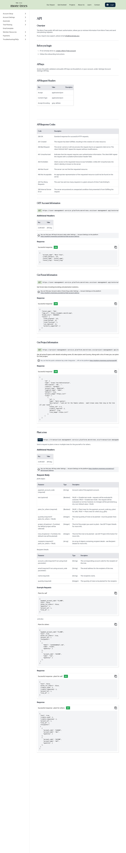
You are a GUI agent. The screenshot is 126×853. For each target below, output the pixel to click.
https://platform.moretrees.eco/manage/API (103, 360)
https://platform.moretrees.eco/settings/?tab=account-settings (60, 236)
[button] (50, 5)
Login (112, 5)
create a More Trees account (66, 51)
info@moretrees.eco (72, 36)
